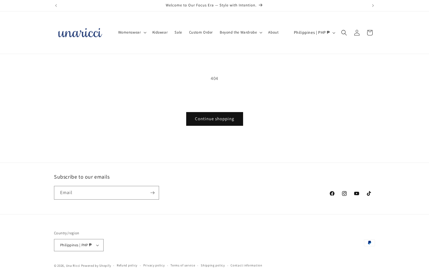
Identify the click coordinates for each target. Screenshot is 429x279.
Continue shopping (214, 118)
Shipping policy (213, 265)
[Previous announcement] (56, 5)
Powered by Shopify (96, 266)
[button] (132, 33)
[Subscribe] (152, 193)
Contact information (246, 265)
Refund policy (127, 265)
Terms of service (182, 265)
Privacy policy (154, 265)
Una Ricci (73, 266)
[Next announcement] (373, 5)
